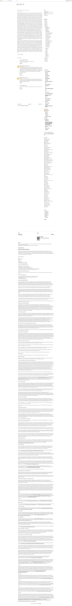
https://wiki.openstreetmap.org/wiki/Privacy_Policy (24, 520)
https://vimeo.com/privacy (36, 494)
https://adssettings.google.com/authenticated (45, 504)
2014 (45, 26)
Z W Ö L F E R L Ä (48, 42)
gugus (42, 236)
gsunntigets (46, 213)
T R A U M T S (47, 45)
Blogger (40, 603)
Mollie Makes (47, 120)
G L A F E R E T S (48, 43)
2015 (45, 25)
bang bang (46, 104)
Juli (46, 49)
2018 (45, 21)
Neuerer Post (19, 104)
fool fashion (46, 77)
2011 (45, 60)
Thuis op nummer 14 (48, 98)
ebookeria (46, 129)
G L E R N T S (47, 35)
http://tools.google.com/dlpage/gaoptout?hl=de (32, 464)
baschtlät (46, 212)
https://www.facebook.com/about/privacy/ (37, 557)
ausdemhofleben (47, 100)
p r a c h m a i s (47, 92)
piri (45, 87)
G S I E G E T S (48, 44)
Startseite (30, 104)
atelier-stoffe (47, 110)
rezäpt (45, 216)
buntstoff (46, 113)
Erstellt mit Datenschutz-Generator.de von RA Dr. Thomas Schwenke (27, 601)
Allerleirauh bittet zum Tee (48, 81)
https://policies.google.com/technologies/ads (33, 466)
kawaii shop (46, 119)
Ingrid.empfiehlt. (47, 78)
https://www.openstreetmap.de (39, 518)
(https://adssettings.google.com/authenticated (34, 467)
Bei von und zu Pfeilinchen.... (49, 93)
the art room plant (47, 71)
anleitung (46, 211)
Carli (45, 97)
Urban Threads (47, 128)
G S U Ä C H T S (48, 38)
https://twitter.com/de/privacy (39, 571)
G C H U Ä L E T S (48, 37)
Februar (47, 55)
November (47, 28)
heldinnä (46, 215)
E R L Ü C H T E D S (48, 36)
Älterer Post (40, 104)
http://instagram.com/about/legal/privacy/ (48, 578)
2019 (45, 20)
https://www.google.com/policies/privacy (44, 495)
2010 (45, 61)
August (47, 48)
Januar (47, 56)
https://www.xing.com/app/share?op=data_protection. (44, 591)
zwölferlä (46, 217)
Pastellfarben (47, 85)
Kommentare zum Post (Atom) (24, 105)
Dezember (47, 27)
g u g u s (20, 4)
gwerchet (46, 214)
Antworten (21, 63)
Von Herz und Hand (47, 84)
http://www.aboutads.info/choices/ (42, 377)
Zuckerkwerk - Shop (48, 116)
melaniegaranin (47, 75)
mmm (46, 90)
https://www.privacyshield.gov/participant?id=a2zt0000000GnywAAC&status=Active (33, 543)
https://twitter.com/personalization (22, 572)
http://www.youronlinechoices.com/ (22, 378)
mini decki (46, 74)
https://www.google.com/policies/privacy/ (30, 504)
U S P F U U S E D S (48, 34)
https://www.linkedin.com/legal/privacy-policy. (45, 597)
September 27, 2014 (24, 85)
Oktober (47, 29)
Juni (46, 50)
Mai (46, 51)
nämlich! (46, 101)
